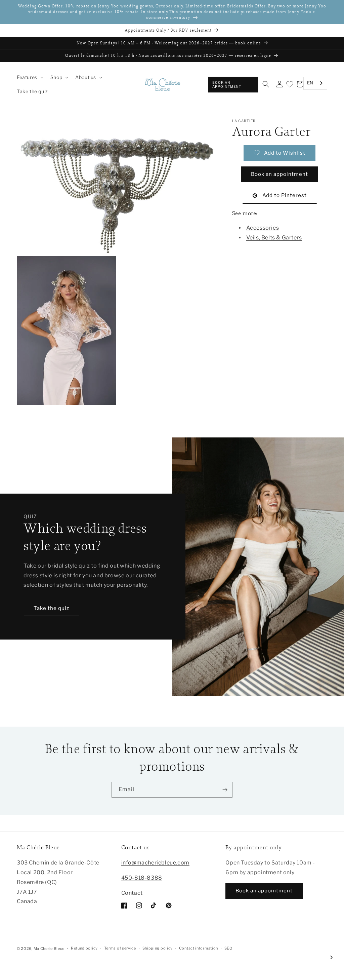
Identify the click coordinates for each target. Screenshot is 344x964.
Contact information (198, 948)
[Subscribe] (224, 790)
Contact (132, 893)
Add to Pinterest (284, 195)
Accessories (262, 228)
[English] (328, 957)
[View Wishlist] (289, 84)
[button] (29, 77)
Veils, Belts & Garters (274, 237)
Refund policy (84, 948)
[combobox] (315, 83)
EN (310, 82)
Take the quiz (51, 608)
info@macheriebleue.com (155, 862)
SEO (228, 948)
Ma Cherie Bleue (49, 948)
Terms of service (120, 948)
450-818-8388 (141, 878)
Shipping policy (157, 948)
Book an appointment (226, 84)
